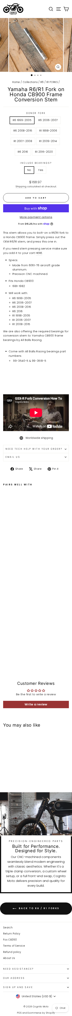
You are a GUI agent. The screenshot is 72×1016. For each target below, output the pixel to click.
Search (8, 927)
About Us (9, 958)
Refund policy (12, 952)
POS (19, 1012)
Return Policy (11, 933)
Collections (30, 82)
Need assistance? (18, 968)
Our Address (14, 978)
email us (13, 457)
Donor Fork (36, 113)
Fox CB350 (10, 939)
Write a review (36, 704)
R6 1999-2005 (22, 120)
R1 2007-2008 (23, 141)
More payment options (36, 217)
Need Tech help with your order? (34, 448)
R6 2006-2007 (48, 120)
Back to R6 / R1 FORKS (38, 908)
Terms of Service (14, 946)
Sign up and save (18, 987)
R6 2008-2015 (22, 130)
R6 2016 (23, 152)
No (29, 170)
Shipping (21, 186)
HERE (39, 253)
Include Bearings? (36, 163)
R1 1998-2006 (48, 130)
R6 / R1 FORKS (49, 82)
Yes (40, 170)
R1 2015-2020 (44, 152)
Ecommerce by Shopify (41, 1012)
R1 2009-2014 (48, 141)
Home (16, 82)
